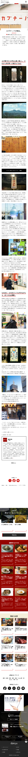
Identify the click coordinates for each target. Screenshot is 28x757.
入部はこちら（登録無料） (14, 719)
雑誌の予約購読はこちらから (20, 736)
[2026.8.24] (7, 592)
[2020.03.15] (7, 519)
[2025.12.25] (7, 658)
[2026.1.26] (7, 640)
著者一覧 (17, 747)
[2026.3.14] (21, 658)
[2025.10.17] (21, 592)
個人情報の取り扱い (5, 749)
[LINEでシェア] (18, 480)
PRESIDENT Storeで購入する (8, 736)
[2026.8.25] (7, 548)
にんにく (10, 679)
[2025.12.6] (7, 622)
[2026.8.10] (7, 570)
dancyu (3, 485)
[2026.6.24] (21, 640)
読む (6, 485)
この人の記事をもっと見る (8, 458)
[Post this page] (10, 480)
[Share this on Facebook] (14, 480)
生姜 (14, 679)
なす (17, 679)
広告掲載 (17, 749)
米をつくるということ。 (16, 34)
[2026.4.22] (21, 622)
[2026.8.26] (21, 548)
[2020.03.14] (21, 519)
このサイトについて (5, 747)
